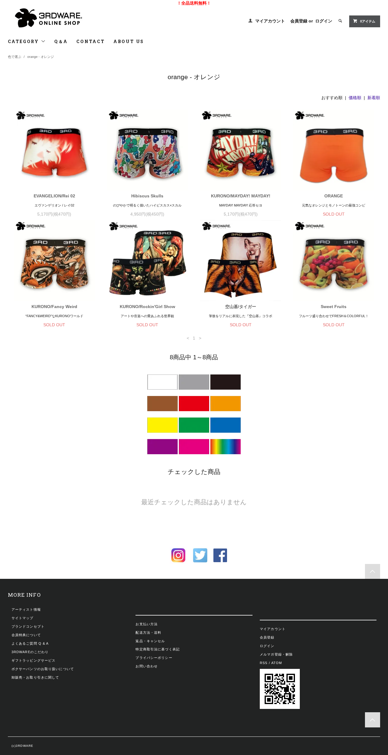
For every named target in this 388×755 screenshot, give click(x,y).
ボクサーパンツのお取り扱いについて (43, 669)
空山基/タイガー (240, 306)
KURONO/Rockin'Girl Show (147, 306)
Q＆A (61, 41)
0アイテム (367, 21)
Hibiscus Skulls (147, 195)
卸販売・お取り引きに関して (35, 677)
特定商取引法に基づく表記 (157, 649)
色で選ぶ (14, 57)
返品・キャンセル (150, 641)
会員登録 (298, 20)
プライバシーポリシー (153, 657)
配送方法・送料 (148, 632)
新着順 (373, 97)
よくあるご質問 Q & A (30, 643)
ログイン (323, 20)
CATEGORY (24, 41)
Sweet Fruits (333, 306)
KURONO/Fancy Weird (54, 306)
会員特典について (26, 635)
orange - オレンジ (40, 57)
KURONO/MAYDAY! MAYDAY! (240, 195)
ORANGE (333, 195)
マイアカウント (270, 20)
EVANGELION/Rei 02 (54, 195)
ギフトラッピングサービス (33, 660)
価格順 (355, 97)
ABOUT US (128, 41)
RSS (263, 663)
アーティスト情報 (26, 609)
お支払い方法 (146, 624)
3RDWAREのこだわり (30, 652)
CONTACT (90, 41)
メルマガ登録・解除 (276, 654)
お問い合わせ (146, 666)
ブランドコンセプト (28, 626)
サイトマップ (23, 618)
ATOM (276, 663)
